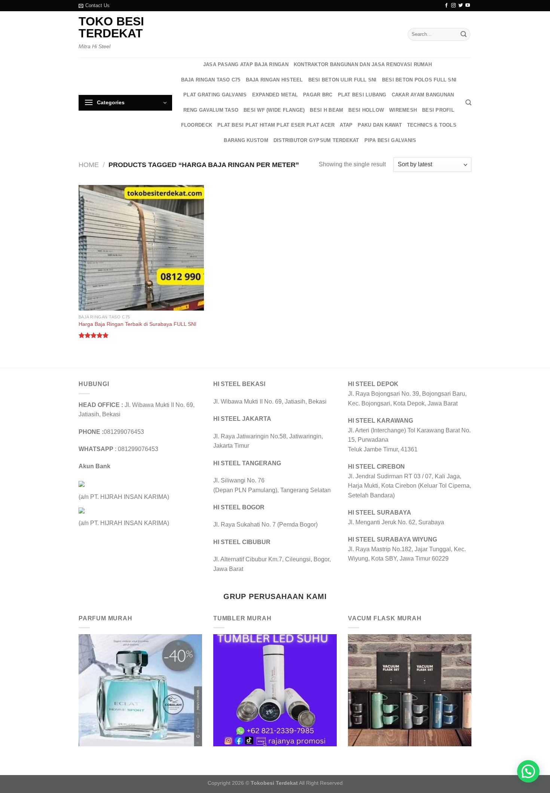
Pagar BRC (317, 95)
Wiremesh (403, 110)
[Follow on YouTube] (467, 5)
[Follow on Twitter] (460, 5)
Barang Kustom (246, 140)
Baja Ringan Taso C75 (211, 80)
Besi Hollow (366, 110)
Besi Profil (438, 110)
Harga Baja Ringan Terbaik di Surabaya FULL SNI (137, 324)
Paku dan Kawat (380, 125)
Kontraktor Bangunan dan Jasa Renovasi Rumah (363, 64)
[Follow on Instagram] (453, 5)
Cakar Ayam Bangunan (423, 95)
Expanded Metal (275, 95)
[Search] (468, 102)
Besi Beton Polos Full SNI (419, 80)
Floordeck (196, 125)
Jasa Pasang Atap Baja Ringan (245, 64)
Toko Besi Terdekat (111, 27)
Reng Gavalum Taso (210, 110)
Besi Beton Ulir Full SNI (342, 80)
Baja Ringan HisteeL (274, 80)
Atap (346, 125)
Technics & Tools (431, 125)
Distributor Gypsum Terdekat (316, 140)
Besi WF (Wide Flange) (274, 110)
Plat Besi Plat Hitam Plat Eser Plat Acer (275, 125)
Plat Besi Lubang (362, 95)
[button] (528, 771)
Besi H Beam (326, 110)
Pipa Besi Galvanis (390, 140)
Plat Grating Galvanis (215, 95)
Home (89, 165)
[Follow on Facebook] (446, 5)
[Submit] (463, 34)
